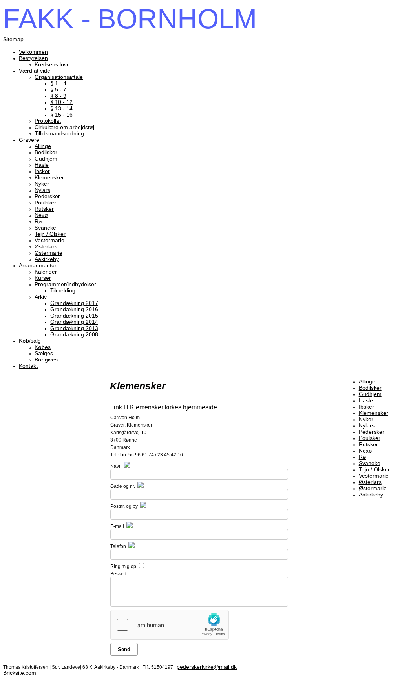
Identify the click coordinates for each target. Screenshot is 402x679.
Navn (116, 466)
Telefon (118, 546)
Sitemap (13, 39)
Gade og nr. (122, 486)
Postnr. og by (124, 506)
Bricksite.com (19, 673)
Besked (118, 574)
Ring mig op (123, 566)
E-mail (117, 526)
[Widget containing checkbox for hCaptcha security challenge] (169, 625)
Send (124, 649)
